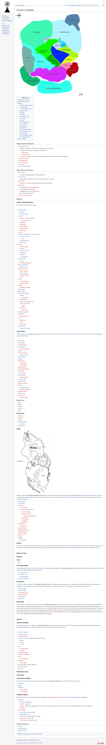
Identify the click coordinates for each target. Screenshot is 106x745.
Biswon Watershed (23, 264)
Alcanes (20, 664)
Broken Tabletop (24, 275)
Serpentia (49, 697)
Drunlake (20, 668)
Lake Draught (23, 507)
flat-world (94, 334)
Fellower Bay (23, 526)
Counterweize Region (24, 681)
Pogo (21, 716)
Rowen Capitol (24, 246)
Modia (18, 495)
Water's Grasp (24, 355)
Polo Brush (23, 230)
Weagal (20, 359)
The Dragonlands (40, 568)
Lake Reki (23, 320)
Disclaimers (40, 743)
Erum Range (21, 375)
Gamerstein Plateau (23, 293)
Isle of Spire (23, 662)
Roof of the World (23, 269)
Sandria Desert (24, 648)
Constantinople (24, 283)
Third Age (41, 638)
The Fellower (21, 523)
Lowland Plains (22, 234)
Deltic (19, 404)
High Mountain (22, 210)
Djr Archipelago (24, 576)
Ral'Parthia (71, 681)
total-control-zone (56, 497)
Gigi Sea (72, 604)
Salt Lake (22, 307)
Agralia (20, 406)
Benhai (20, 726)
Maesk (22, 295)
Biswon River (21, 172)
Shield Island (36, 497)
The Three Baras (22, 352)
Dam (21, 322)
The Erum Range (22, 162)
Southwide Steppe (23, 636)
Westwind (21, 313)
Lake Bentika (54, 586)
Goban (20, 685)
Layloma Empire (22, 638)
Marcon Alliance (62, 547)
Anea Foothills (24, 397)
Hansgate (22, 252)
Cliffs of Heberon (24, 714)
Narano (21, 545)
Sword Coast (21, 393)
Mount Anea (21, 395)
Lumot (22, 644)
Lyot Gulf (20, 660)
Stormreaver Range (49, 334)
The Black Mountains (25, 263)
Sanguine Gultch (22, 383)
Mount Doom (21, 291)
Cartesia (22, 254)
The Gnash (21, 164)
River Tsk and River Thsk (25, 195)
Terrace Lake (27, 183)
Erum (19, 562)
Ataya (19, 351)
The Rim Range (22, 534)
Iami (66, 625)
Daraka (20, 385)
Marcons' (90, 568)
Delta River (25, 518)
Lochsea (22, 193)
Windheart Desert (23, 652)
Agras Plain (22, 334)
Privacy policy (19, 743)
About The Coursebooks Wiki (30, 743)
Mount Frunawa (24, 250)
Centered (63, 586)
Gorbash (22, 702)
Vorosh (20, 536)
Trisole (22, 704)
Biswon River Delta (25, 328)
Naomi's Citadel (24, 236)
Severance (23, 718)
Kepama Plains (31, 189)
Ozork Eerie (23, 242)
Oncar (22, 277)
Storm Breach (58, 697)
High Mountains (22, 588)
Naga (23, 305)
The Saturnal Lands (23, 578)
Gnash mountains (23, 594)
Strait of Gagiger (57, 610)
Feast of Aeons (24, 273)
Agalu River (21, 185)
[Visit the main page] (7, 6)
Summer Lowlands (23, 312)
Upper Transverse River (30, 516)
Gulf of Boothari (24, 658)
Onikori (22, 218)
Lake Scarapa (24, 691)
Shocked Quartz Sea (23, 530)
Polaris (22, 706)
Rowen (20, 244)
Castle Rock (21, 425)
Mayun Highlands (24, 349)
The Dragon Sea (22, 574)
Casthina (20, 415)
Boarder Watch (24, 214)
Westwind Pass (26, 154)
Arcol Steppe (21, 346)
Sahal (19, 419)
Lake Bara (51, 179)
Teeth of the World (25, 303)
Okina (21, 261)
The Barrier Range (23, 158)
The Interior (20, 584)
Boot (19, 656)
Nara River (86, 545)
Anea (19, 410)
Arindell (47, 156)
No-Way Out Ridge (25, 389)
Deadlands (25, 256)
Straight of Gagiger (25, 287)
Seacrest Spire (22, 379)
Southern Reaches (24, 625)
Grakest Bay (27, 497)
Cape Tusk (23, 224)
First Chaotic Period (73, 545)
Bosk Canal (23, 324)
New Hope (36, 191)
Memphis (20, 505)
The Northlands (21, 604)
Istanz (20, 279)
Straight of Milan (22, 391)
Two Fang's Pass (26, 220)
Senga (22, 642)
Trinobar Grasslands (23, 654)
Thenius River (22, 176)
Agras (50, 183)
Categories (20, 734)
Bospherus (23, 222)
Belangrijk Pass (24, 377)
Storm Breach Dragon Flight (72, 697)
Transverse (25, 511)
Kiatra (21, 640)
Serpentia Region (23, 697)
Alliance (26, 336)
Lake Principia (22, 528)
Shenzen (20, 687)
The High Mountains (23, 146)
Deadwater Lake (24, 387)
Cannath (22, 424)
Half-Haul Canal (22, 421)
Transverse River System (90, 495)
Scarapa (22, 689)
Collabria (22, 708)
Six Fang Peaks (22, 666)
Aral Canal (25, 310)
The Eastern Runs (23, 160)
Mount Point (21, 361)
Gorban (79, 681)
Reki (19, 318)
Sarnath (22, 650)
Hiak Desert (21, 289)
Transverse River (26, 513)
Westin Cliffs (23, 299)
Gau (23, 238)
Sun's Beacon (22, 326)
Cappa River (25, 520)
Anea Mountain (22, 344)
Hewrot (22, 248)
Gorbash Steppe (22, 634)
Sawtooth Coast (22, 532)
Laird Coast (23, 540)
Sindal (20, 232)
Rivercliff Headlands (33, 187)
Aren (33, 604)
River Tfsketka (24, 271)
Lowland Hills (21, 258)
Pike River (24, 522)
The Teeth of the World (24, 166)
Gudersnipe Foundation (70, 497)
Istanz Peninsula (24, 281)
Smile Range (23, 720)
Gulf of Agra (21, 342)
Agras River (21, 181)
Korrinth (20, 216)
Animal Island (23, 228)
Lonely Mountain (24, 240)
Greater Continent (37, 734)
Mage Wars (95, 584)
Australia (20, 417)
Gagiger (20, 285)
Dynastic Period (31, 568)
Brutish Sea (64, 495)
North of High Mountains (29, 205)
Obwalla (20, 537)
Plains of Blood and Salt (33, 234)
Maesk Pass (25, 152)
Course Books (27, 734)
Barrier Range (22, 381)
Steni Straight (23, 226)
